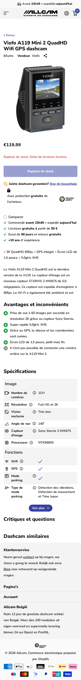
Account (11, 596)
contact (28, 557)
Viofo (36, 56)
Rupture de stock (40, 171)
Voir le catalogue (6, 13)
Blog (7, 569)
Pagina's (11, 586)
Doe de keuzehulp (63, 184)
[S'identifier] (66, 13)
